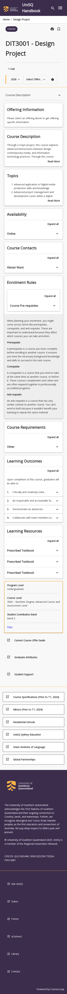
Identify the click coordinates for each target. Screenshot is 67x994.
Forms (15, 918)
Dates (14, 901)
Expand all (53, 224)
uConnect (16, 936)
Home (6, 19)
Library (15, 953)
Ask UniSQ (17, 883)
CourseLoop (57, 989)
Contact (15, 971)
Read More (54, 161)
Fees (10, 627)
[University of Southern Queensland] (10, 10)
